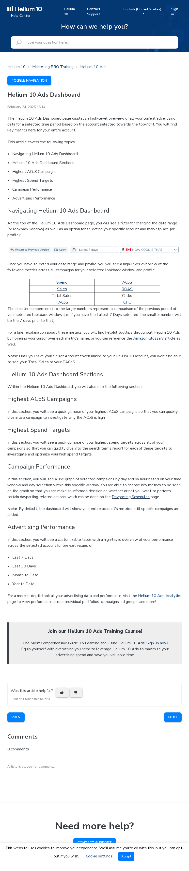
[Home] (24, 8)
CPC (127, 302)
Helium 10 (69, 12)
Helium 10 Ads (93, 67)
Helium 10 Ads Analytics (160, 596)
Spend (61, 282)
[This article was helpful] (62, 692)
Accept (126, 856)
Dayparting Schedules (131, 497)
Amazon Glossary (148, 338)
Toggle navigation (29, 80)
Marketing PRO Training (53, 67)
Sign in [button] (174, 12)
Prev (16, 717)
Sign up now (156, 643)
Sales (62, 289)
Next (172, 717)
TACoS (62, 302)
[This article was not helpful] (76, 692)
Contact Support (93, 12)
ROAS (127, 289)
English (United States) (142, 9)
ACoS (127, 282)
